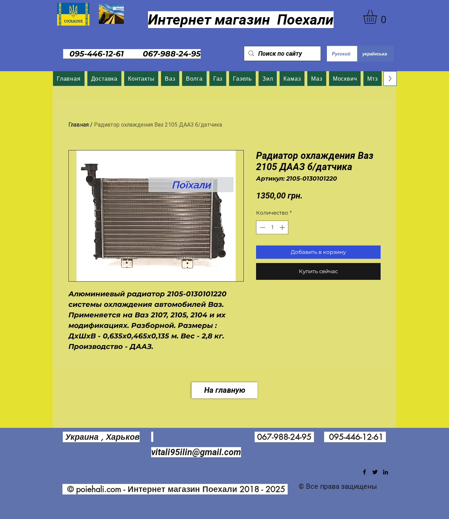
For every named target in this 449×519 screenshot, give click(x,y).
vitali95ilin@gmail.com (196, 452)
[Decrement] (262, 227)
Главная (78, 124)
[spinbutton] (272, 227)
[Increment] (283, 227)
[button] (378, 17)
